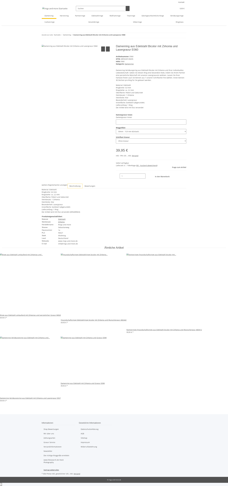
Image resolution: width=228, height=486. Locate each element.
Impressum (85, 442)
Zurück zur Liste (47, 35)
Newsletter (48, 451)
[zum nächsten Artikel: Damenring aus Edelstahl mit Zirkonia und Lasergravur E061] (131, 35)
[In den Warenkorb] (43, 43)
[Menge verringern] (118, 176)
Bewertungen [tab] (90, 186)
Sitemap (84, 438)
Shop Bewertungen (51, 429)
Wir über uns (49, 433)
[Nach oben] (1, 484)
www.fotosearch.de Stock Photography (54, 461)
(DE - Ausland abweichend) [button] (146, 165)
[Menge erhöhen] (147, 176)
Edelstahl (62, 219)
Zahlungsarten (49, 438)
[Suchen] (128, 8)
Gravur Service (49, 442)
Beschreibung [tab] (75, 186)
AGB (82, 433)
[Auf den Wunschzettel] (108, 49)
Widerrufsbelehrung (89, 447)
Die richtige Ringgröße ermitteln (56, 455)
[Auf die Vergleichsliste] (103, 49)
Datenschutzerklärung (89, 429)
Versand (135, 156)
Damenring (129, 64)
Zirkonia (61, 222)
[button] (172, 8)
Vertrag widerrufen (51, 470)
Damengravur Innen (124, 117)
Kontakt (181, 2)
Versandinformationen (53, 447)
